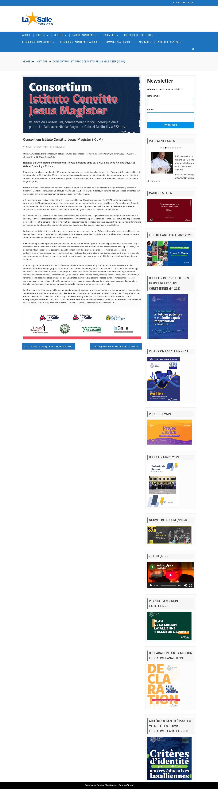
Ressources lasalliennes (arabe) (78, 42)
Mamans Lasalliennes (118, 42)
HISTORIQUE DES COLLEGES (137, 35)
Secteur (58, 35)
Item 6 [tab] (173, 148)
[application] (170, 575)
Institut (40, 35)
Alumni (176, 3)
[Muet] (185, 585)
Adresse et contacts (169, 42)
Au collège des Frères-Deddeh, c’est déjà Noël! (116, 346)
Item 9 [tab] (180, 148)
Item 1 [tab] (161, 148)
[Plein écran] (190, 585)
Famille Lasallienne (83, 35)
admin (29, 147)
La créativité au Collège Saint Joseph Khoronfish (48, 346)
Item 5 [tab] (170, 148)
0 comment (59, 147)
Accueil (26, 35)
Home (26, 61)
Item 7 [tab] (175, 148)
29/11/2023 (42, 147)
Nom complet (153, 96)
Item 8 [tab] (177, 148)
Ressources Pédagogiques (36, 42)
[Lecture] (150, 585)
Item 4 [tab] (168, 148)
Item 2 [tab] (163, 148)
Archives (144, 42)
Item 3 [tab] (166, 148)
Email (150, 109)
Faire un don (188, 3)
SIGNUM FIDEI (109, 35)
